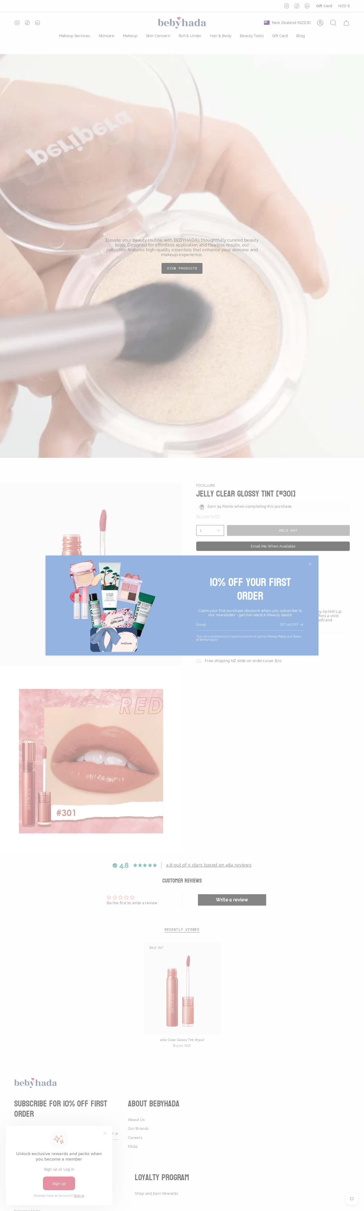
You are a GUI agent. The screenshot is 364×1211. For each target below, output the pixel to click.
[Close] (310, 564)
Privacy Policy (277, 636)
